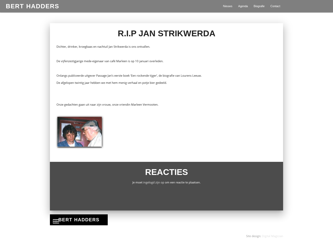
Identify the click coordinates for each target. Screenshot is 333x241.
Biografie (259, 6)
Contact (275, 6)
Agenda (243, 6)
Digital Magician (272, 236)
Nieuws (227, 6)
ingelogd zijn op (153, 182)
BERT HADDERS (32, 6)
